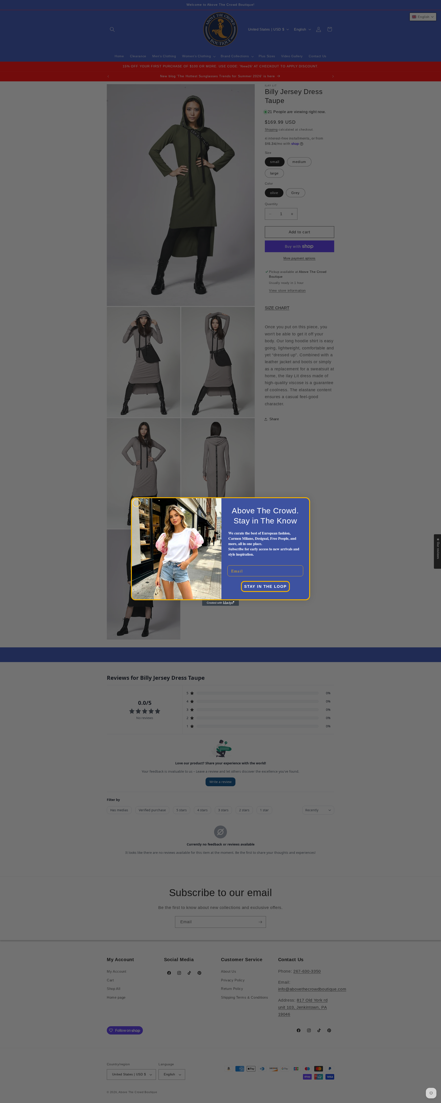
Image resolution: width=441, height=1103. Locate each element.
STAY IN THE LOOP (265, 586)
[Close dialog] (136, 503)
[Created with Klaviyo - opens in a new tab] (220, 603)
